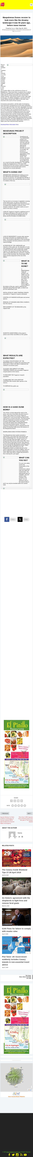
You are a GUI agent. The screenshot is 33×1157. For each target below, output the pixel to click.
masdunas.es (24, 136)
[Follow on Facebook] (6, 519)
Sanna (13, 28)
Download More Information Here (10, 124)
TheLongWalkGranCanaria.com (13, 1152)
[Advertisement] (16, 321)
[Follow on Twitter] (20, 519)
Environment (25, 29)
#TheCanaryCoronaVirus (8, 29)
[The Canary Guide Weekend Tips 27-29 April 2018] (16, 858)
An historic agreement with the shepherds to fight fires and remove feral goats (16, 900)
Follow (12, 519)
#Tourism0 (19, 29)
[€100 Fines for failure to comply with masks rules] (16, 917)
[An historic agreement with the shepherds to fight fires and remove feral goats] (16, 886)
